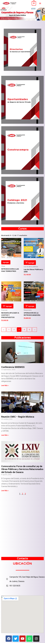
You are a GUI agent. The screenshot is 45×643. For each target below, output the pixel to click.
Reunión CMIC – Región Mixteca (17, 416)
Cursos (22, 228)
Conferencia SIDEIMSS (12, 367)
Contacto (22, 558)
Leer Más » (5, 385)
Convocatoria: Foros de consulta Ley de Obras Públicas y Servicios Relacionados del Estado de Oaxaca (22, 469)
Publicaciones (22, 337)
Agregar (6, 262)
